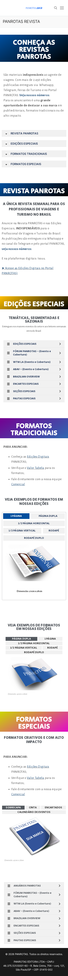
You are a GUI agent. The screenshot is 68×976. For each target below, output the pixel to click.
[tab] (16, 516)
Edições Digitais (38, 456)
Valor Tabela (35, 468)
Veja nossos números (34, 95)
